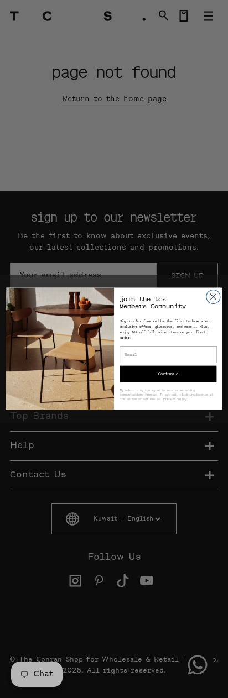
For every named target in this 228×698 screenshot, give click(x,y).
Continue (168, 374)
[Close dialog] (213, 297)
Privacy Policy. (175, 400)
